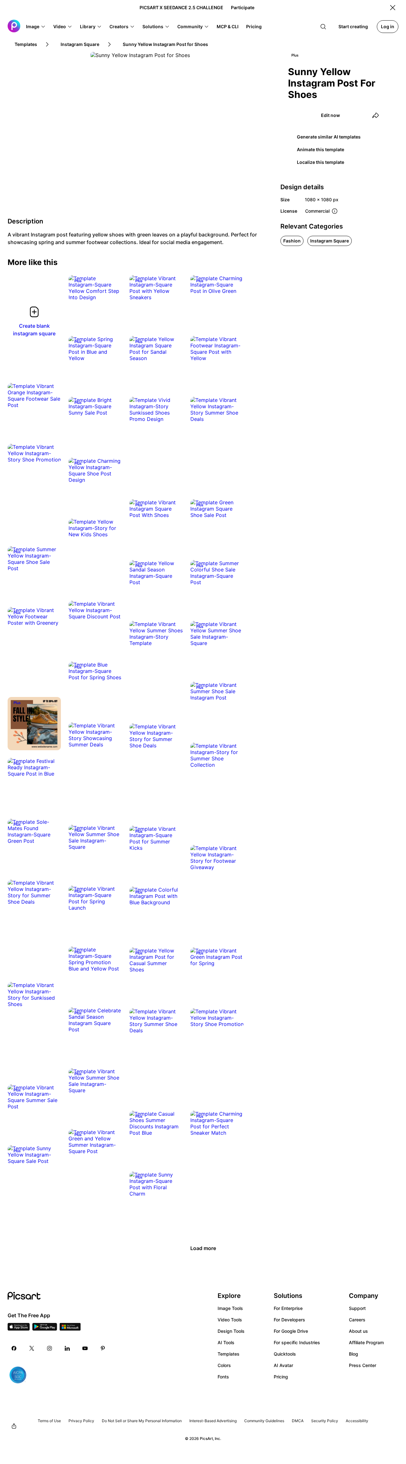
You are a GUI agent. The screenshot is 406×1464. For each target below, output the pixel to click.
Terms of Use (49, 1420)
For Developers (289, 1319)
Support (357, 1308)
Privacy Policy (81, 1420)
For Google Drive (291, 1331)
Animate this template (320, 149)
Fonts (223, 1376)
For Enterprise (288, 1308)
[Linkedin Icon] (67, 1348)
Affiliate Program (366, 1342)
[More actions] (112, 291)
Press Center (362, 1365)
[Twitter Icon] (31, 1348)
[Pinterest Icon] (102, 1348)
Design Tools (231, 1331)
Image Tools (230, 1308)
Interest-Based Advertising (213, 1420)
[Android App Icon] (44, 1328)
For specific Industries (297, 1342)
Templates (228, 1354)
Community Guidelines (264, 1420)
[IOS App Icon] (19, 1328)
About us (358, 1331)
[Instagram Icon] (49, 1348)
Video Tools (230, 1319)
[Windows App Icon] (70, 1328)
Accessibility (357, 1420)
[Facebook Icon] (14, 1348)
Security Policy (324, 1420)
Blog (353, 1354)
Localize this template (320, 162)
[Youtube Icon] (85, 1348)
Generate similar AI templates (329, 136)
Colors (224, 1365)
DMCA (298, 1420)
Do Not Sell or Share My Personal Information (142, 1420)
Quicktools (285, 1354)
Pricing (281, 1376)
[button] (35, 27)
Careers (357, 1319)
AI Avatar (283, 1365)
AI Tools (226, 1342)
